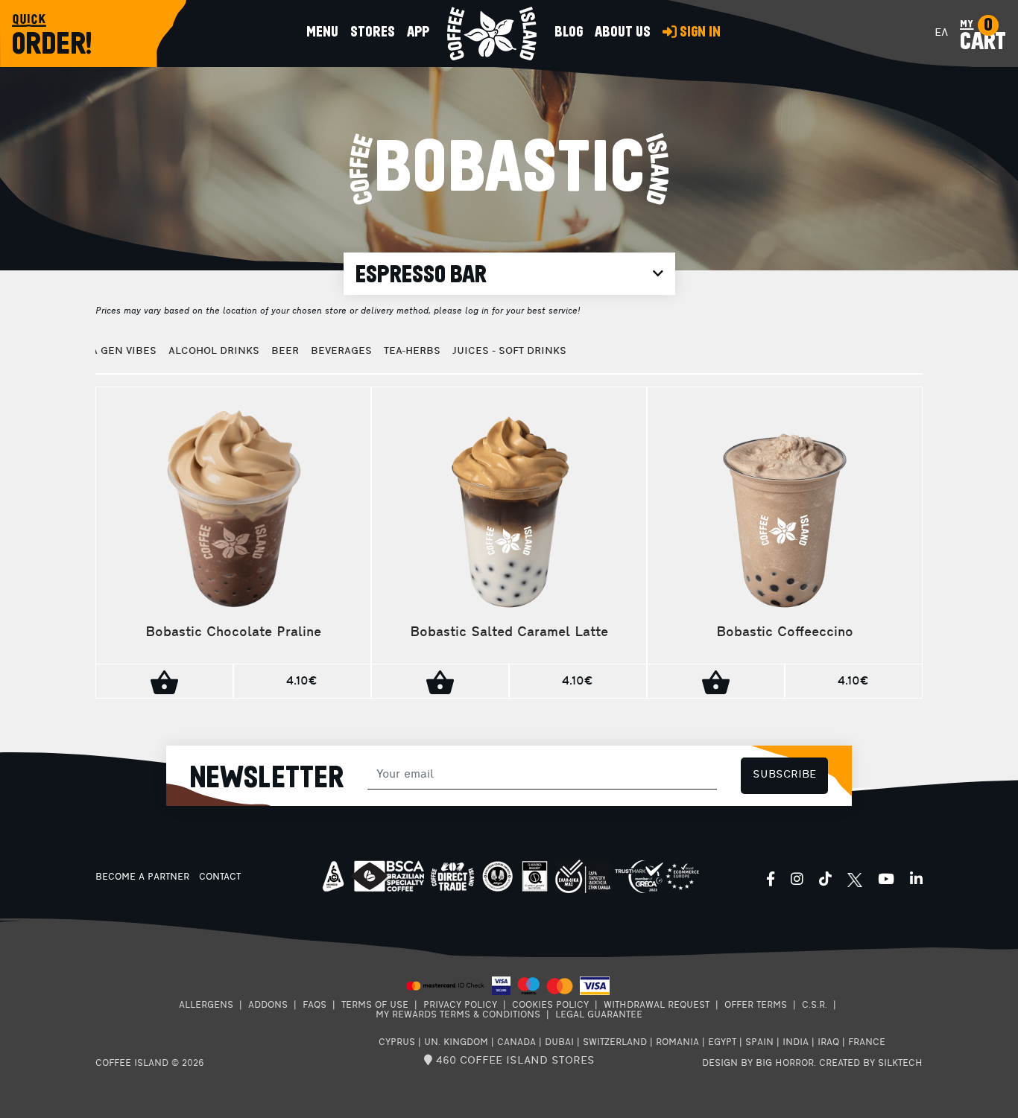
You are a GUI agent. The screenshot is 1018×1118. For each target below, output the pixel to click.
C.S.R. (814, 1005)
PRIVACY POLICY (460, 1005)
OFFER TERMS (755, 1005)
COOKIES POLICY (550, 1005)
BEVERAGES (341, 351)
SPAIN (759, 1042)
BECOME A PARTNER (142, 877)
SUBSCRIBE (784, 775)
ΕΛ (941, 33)
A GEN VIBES (124, 351)
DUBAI (559, 1042)
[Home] (492, 33)
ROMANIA (677, 1042)
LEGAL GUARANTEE (598, 1015)
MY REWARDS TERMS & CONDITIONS (458, 1015)
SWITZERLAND (615, 1042)
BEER (285, 351)
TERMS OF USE (374, 1005)
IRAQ (828, 1042)
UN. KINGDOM (456, 1042)
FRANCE (866, 1042)
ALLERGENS (206, 1005)
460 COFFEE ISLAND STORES (513, 1061)
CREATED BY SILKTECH (871, 1063)
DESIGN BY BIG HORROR (758, 1063)
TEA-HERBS (412, 351)
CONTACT (220, 877)
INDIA (796, 1042)
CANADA (516, 1042)
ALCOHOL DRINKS (213, 351)
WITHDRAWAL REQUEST (656, 1005)
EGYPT (722, 1042)
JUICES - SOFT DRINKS (509, 351)
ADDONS (268, 1005)
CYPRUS (397, 1042)
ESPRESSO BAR (421, 275)
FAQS (314, 1005)
